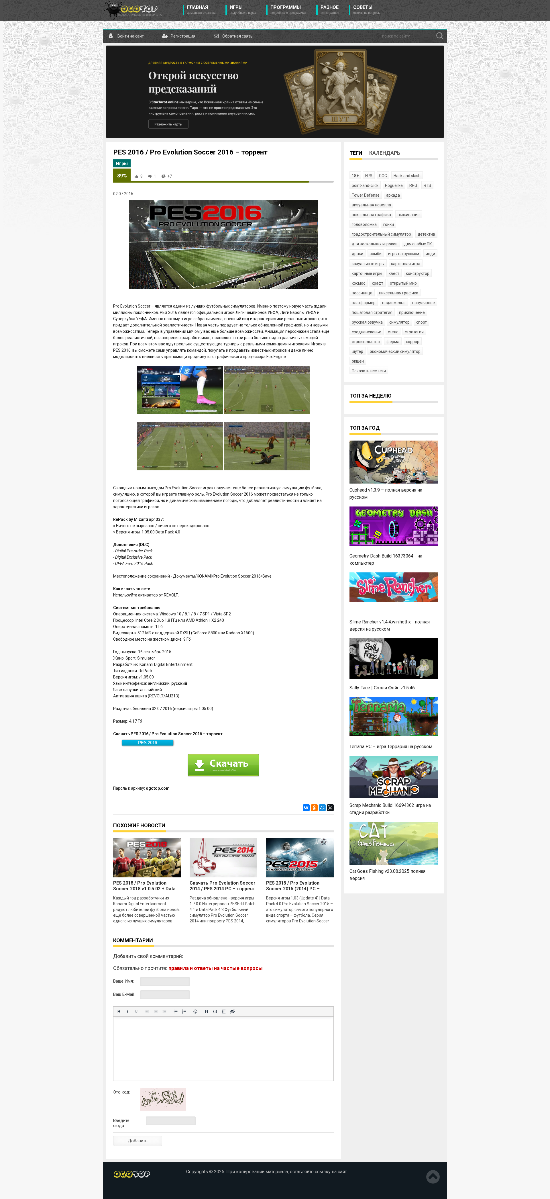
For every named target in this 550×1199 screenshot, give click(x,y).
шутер (357, 351)
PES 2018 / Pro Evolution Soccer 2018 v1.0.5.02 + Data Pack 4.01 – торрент (144, 888)
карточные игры (367, 273)
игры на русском (403, 253)
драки (357, 253)
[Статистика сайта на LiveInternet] (125, 1190)
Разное (330, 10)
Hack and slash (407, 175)
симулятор (399, 322)
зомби (376, 253)
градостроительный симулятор (381, 234)
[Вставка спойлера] (223, 1011)
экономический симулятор (395, 351)
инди (430, 253)
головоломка (364, 224)
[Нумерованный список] (184, 1011)
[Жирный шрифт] (119, 1011)
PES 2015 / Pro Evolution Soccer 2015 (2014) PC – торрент (293, 888)
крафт (377, 283)
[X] (330, 807)
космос (358, 283)
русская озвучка (367, 322)
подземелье (394, 302)
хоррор (412, 341)
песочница (362, 293)
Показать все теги (369, 371)
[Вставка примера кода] (215, 1011)
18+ (355, 175)
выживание (409, 214)
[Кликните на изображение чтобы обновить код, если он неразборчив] (163, 1109)
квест (394, 273)
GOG (383, 175)
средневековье (366, 332)
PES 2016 (147, 742)
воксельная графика (371, 214)
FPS (368, 175)
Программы (288, 10)
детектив (426, 234)
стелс (393, 332)
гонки (388, 224)
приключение (412, 312)
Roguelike (394, 185)
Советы (366, 10)
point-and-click (365, 185)
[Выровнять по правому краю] (164, 1011)
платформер (364, 302)
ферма (392, 341)
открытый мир (403, 283)
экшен (358, 361)
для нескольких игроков (375, 244)
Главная (201, 10)
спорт (421, 322)
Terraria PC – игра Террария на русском (390, 746)
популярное (423, 302)
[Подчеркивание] (136, 1011)
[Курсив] (127, 1011)
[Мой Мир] (322, 807)
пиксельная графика (398, 293)
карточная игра (405, 263)
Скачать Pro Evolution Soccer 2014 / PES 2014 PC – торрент (223, 885)
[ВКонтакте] (306, 807)
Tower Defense (366, 195)
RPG (413, 185)
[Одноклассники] (314, 807)
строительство (366, 341)
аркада (393, 195)
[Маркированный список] (175, 1011)
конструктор (417, 273)
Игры (243, 10)
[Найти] (440, 36)
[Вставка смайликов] (195, 1011)
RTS (427, 185)
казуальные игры (368, 263)
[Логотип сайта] (132, 10)
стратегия (414, 332)
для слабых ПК (418, 244)
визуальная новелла (371, 205)
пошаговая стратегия (372, 312)
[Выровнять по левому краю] (147, 1011)
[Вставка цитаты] (206, 1011)
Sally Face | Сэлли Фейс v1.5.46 (382, 688)
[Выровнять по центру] (156, 1011)
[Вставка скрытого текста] (232, 1011)
